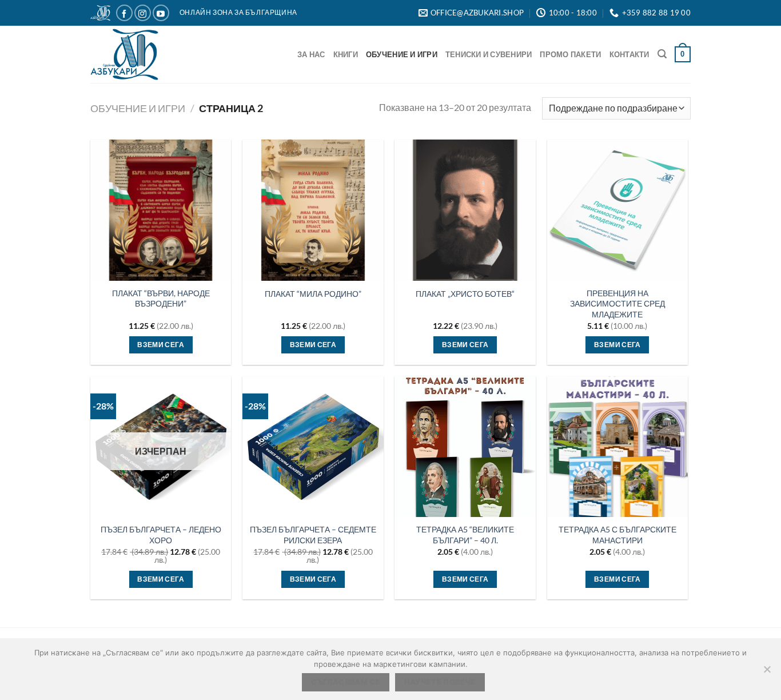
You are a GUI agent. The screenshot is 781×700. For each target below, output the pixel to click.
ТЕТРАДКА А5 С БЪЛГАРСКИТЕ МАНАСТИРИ (617, 534)
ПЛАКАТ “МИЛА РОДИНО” (313, 294)
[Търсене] (662, 54)
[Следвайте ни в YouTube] (161, 13)
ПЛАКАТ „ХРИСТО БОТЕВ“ (465, 294)
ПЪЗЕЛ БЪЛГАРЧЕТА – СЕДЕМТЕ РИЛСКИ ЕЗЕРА (313, 534)
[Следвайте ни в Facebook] (124, 13)
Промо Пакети (570, 54)
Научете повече (439, 682)
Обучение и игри (401, 54)
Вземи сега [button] (160, 344)
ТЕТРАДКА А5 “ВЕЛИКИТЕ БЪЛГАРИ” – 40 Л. (465, 534)
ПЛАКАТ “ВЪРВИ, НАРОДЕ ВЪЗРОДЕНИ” (161, 298)
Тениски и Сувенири (488, 54)
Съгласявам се (345, 682)
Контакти (629, 54)
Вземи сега (160, 579)
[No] (766, 672)
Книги (345, 54)
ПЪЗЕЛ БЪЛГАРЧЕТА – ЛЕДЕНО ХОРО (161, 534)
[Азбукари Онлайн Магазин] (133, 54)
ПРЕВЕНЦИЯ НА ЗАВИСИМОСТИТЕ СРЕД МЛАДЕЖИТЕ (617, 303)
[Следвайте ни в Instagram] (142, 13)
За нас (311, 54)
